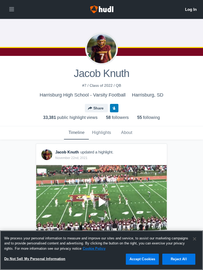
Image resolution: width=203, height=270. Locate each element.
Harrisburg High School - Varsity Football (83, 95)
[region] (101, 250)
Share (98, 108)
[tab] (76, 132)
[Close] (194, 239)
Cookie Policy (94, 248)
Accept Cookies (142, 259)
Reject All (179, 259)
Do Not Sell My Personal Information (35, 259)
